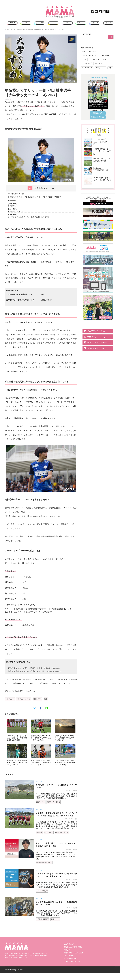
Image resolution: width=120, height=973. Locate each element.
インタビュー (86, 64)
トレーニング (53, 22)
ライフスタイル (81, 22)
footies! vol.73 (97, 110)
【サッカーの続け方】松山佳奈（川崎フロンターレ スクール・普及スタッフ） (56, 875)
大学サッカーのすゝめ (24, 699)
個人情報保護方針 (70, 958)
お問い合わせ (68, 956)
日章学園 (39, 832)
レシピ (84, 59)
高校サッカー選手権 (53, 802)
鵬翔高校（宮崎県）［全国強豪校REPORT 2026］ (56, 786)
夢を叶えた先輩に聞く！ (44, 862)
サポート (108, 22)
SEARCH (87, 34)
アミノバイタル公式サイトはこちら (20, 691)
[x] (96, 12)
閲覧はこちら (97, 113)
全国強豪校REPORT (42, 919)
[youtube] (104, 12)
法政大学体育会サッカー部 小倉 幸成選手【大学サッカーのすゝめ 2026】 (41, 763)
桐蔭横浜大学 (37, 699)
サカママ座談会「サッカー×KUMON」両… (101, 141)
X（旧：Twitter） (44, 668)
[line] (108, 12)
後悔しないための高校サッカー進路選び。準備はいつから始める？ (65, 738)
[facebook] (92, 12)
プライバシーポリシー (72, 961)
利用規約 (67, 950)
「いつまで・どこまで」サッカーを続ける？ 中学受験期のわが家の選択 (17, 738)
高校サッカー (40, 802)
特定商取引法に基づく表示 (73, 953)
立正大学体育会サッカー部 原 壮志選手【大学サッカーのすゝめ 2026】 (65, 763)
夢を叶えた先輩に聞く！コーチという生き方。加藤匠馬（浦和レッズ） (56, 844)
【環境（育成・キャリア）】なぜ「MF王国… (102, 151)
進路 (67, 22)
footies (13, 29)
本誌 (104, 59)
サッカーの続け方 (42, 891)
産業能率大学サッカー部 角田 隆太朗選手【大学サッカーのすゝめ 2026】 (17, 763)
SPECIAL (12, 22)
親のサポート (93, 51)
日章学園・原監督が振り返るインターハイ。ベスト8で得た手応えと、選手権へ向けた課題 (56, 814)
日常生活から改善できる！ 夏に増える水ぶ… (102, 180)
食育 (26, 22)
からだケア (95, 22)
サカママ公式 (96, 331)
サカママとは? (69, 944)
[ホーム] (60, 7)
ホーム (7, 30)
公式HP (32, 668)
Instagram (56, 668)
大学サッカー (10, 699)
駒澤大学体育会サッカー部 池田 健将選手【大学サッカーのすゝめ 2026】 (41, 738)
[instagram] (100, 12)
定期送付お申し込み (98, 117)
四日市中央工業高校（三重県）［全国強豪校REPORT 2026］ (56, 903)
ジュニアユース (87, 68)
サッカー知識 (40, 22)
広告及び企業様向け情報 (73, 947)
